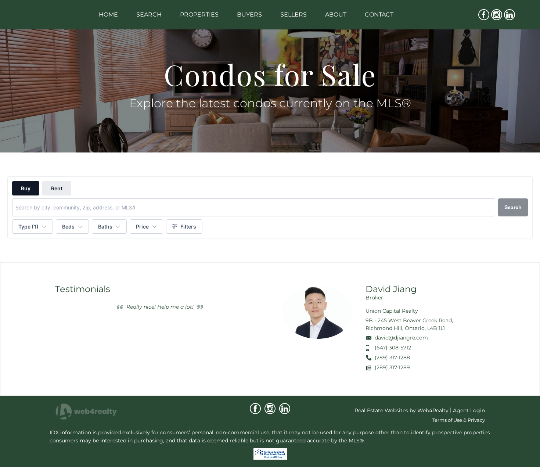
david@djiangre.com (401, 337)
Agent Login (469, 410)
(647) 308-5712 (393, 347)
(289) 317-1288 (392, 357)
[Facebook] (483, 14)
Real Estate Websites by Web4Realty (401, 410)
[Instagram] (496, 14)
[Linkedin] (509, 14)
